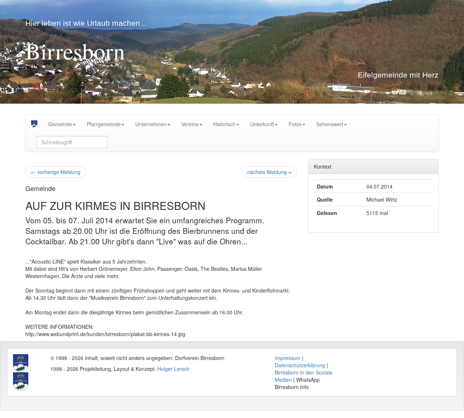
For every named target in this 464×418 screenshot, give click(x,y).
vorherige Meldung (55, 171)
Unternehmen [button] (151, 124)
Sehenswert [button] (329, 124)
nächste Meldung (269, 171)
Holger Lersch (173, 368)
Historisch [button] (224, 124)
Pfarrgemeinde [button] (104, 124)
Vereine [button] (190, 124)
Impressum (288, 357)
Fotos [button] (295, 124)
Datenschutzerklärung (300, 365)
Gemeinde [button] (60, 124)
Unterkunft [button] (262, 124)
